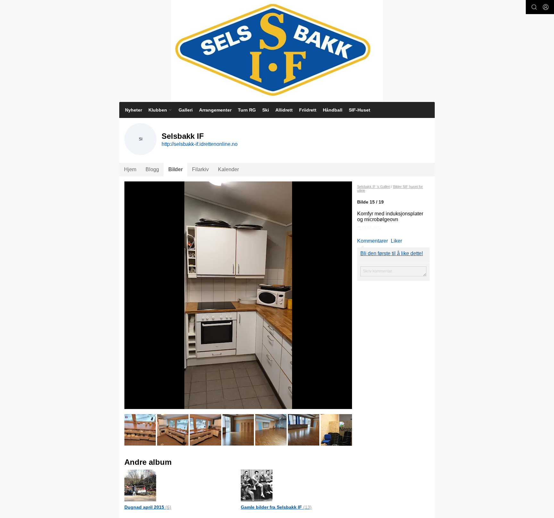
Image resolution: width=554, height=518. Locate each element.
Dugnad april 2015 (147, 507)
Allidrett (284, 110)
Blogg (152, 169)
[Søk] (534, 7)
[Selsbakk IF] (277, 51)
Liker (396, 241)
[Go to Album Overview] (140, 485)
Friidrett (307, 110)
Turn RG (247, 110)
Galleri (186, 110)
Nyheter (133, 110)
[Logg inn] (545, 7)
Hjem (130, 169)
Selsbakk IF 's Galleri (373, 186)
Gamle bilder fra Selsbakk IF (276, 507)
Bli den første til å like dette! (391, 253)
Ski (265, 110)
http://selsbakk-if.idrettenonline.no (200, 144)
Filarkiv (200, 169)
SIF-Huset (359, 110)
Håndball (332, 110)
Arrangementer (215, 110)
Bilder (175, 169)
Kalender (228, 169)
